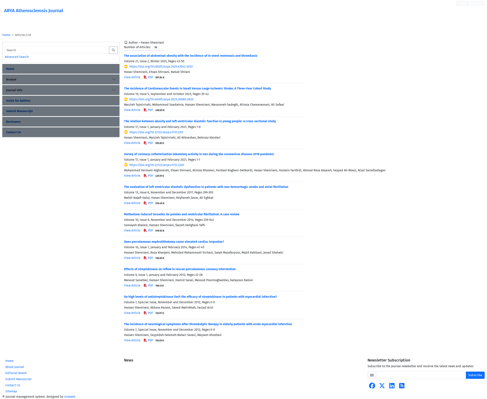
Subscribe (475, 375)
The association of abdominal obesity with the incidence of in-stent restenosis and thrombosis (190, 55)
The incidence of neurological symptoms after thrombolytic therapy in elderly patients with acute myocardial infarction (208, 324)
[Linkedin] (391, 387)
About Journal (14, 367)
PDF (155, 77)
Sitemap (11, 391)
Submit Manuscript (19, 111)
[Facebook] (372, 387)
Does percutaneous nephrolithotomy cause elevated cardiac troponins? (174, 241)
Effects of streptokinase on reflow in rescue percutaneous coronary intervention (180, 269)
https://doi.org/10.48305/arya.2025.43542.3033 (161, 66)
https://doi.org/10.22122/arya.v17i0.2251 (156, 132)
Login (463, 3)
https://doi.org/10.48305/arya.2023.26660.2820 (161, 99)
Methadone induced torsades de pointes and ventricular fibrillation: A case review (181, 214)
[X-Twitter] (382, 387)
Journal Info (14, 90)
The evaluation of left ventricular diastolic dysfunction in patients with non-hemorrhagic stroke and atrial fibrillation (206, 187)
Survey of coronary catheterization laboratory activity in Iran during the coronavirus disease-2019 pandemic (199, 154)
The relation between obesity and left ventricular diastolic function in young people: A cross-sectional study (200, 121)
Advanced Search (17, 57)
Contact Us (13, 132)
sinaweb (70, 396)
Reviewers (13, 122)
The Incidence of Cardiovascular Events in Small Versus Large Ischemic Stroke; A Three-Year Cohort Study (197, 88)
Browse (11, 79)
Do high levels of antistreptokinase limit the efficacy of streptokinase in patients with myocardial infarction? (200, 296)
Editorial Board (16, 373)
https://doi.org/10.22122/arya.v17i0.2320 (156, 165)
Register (477, 3)
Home (6, 35)
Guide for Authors (18, 100)
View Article (132, 77)
